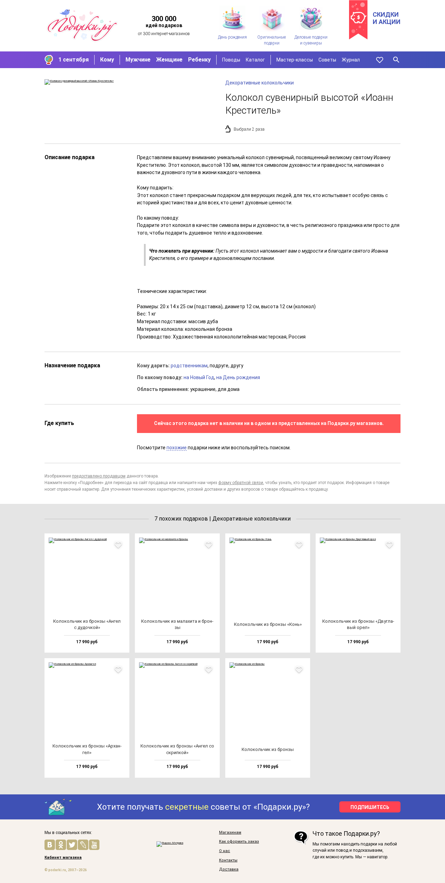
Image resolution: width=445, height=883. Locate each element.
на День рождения (238, 377)
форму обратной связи (240, 482)
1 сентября (73, 59)
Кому (107, 59)
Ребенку (199, 59)
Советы (327, 60)
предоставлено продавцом (99, 476)
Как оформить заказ (239, 842)
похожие (177, 447)
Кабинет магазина (63, 858)
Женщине (169, 59)
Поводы (231, 60)
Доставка (228, 869)
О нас (224, 851)
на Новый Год (199, 377)
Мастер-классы (294, 60)
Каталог (255, 60)
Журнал (351, 60)
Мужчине (138, 59)
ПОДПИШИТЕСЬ (369, 807)
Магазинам (230, 833)
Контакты (228, 860)
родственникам (189, 365)
